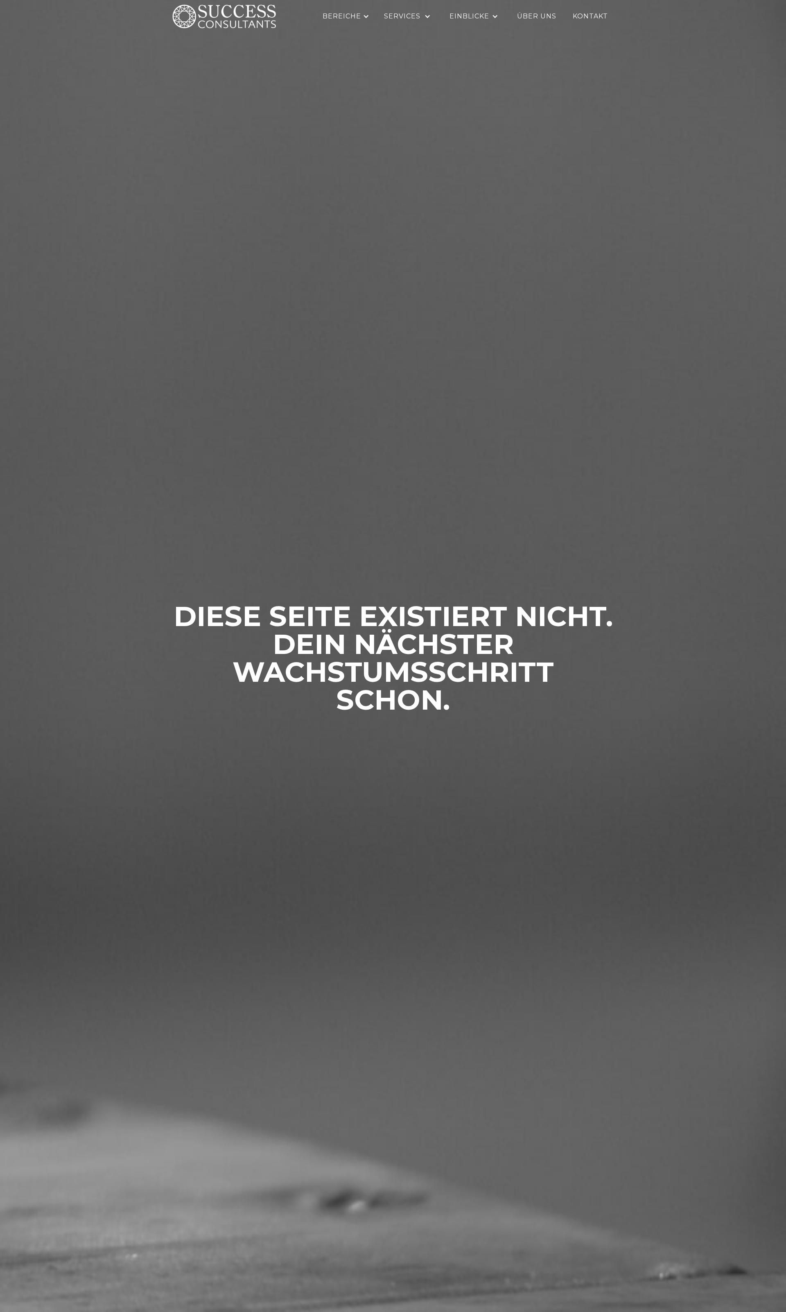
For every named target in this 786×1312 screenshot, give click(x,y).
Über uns (536, 16)
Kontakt (590, 16)
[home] (224, 16)
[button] (347, 16)
